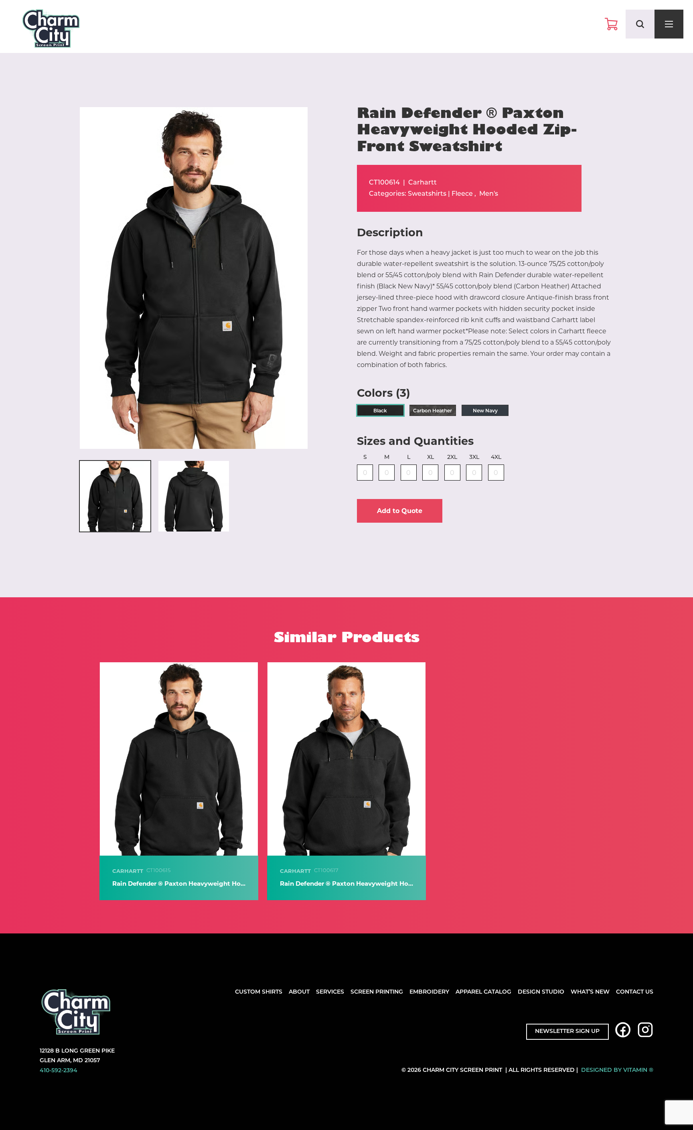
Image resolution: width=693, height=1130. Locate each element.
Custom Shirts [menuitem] (258, 992)
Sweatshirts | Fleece (440, 194)
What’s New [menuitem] (590, 992)
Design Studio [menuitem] (541, 992)
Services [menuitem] (330, 992)
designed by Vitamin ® (617, 1070)
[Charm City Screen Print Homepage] (51, 30)
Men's (488, 194)
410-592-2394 (58, 1071)
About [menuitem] (299, 992)
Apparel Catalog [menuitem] (483, 992)
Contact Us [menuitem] (634, 992)
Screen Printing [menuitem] (377, 992)
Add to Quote (399, 511)
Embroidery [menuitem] (429, 992)
